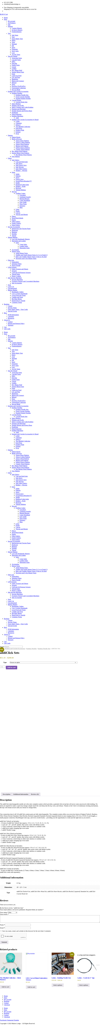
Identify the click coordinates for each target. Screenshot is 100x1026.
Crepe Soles (23, 244)
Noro (13, 84)
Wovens (14, 192)
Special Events (12, 311)
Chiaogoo (19, 123)
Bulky (14, 40)
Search (2, 647)
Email (2, 928)
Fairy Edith (23, 202)
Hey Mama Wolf (17, 70)
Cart (5, 327)
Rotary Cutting (16, 276)
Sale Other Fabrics (21, 169)
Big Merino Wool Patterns (24, 155)
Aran (13, 42)
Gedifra (14, 68)
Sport (13, 47)
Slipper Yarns (16, 251)
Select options (57, 985)
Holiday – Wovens (21, 170)
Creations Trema (17, 302)
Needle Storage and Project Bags (22, 111)
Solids (17, 174)
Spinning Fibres (16, 264)
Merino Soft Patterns (22, 146)
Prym (17, 133)
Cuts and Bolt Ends (22, 162)
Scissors (14, 271)
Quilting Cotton (20, 193)
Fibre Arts (11, 260)
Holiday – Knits (20, 186)
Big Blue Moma (17, 299)
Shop (5, 19)
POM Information (13, 315)
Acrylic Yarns (16, 54)
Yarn (9, 33)
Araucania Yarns (17, 58)
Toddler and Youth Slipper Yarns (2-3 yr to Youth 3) (31, 255)
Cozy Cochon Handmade (19, 293)
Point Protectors (16, 114)
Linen (17, 209)
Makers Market (12, 290)
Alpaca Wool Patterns (22, 144)
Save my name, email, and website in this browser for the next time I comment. (26, 931)
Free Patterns (16, 156)
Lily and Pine (16, 77)
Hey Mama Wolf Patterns (19, 151)
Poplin (18, 211)
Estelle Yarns (16, 65)
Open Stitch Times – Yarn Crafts (18, 309)
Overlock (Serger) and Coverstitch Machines (25, 281)
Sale (9, 24)
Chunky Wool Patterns (23, 149)
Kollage (18, 132)
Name (2, 925)
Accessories (15, 250)
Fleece (14, 216)
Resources (11, 318)
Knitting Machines (17, 116)
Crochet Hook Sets (21, 102)
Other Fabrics (16, 221)
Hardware (15, 230)
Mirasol (14, 83)
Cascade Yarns (16, 60)
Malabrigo (15, 79)
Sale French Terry (21, 165)
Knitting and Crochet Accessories (18, 91)
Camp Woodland (25, 200)
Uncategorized (12, 288)
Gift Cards (7, 329)
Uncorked (23, 195)
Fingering (15, 49)
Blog (5, 313)
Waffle (18, 183)
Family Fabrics (16, 223)
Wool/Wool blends (17, 218)
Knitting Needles (17, 93)
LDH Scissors (12, 267)
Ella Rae (14, 63)
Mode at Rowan (17, 139)
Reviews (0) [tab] (35, 794)
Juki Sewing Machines (15, 278)
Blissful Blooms (24, 199)
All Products (12, 23)
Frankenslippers (16, 32)
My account (11, 21)
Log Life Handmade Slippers (21, 239)
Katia (13, 74)
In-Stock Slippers (17, 30)
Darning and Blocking (18, 109)
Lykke (18, 121)
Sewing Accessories (14, 227)
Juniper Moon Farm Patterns (20, 153)
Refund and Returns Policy (16, 323)
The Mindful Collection (23, 126)
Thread (14, 235)
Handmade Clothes (18, 292)
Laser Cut (11, 286)
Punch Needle (16, 265)
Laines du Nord (16, 75)
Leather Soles (24, 246)
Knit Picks (19, 128)
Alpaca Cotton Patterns (23, 142)
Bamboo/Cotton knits (22, 184)
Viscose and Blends (22, 214)
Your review (4, 914)
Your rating (4, 912)
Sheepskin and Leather (19, 241)
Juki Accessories (17, 283)
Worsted (14, 44)
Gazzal (14, 67)
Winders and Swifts (18, 105)
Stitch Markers (16, 104)
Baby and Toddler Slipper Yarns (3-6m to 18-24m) (31, 257)
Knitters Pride (20, 130)
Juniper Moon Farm (18, 72)
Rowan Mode (16, 90)
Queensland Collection (19, 88)
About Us (7, 320)
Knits (13, 172)
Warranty (10, 325)
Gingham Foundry (25, 197)
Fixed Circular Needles (23, 97)
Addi (17, 118)
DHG (13, 61)
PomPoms (15, 112)
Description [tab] (6, 794)
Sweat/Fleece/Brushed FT (24, 181)
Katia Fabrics (16, 225)
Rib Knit (18, 188)
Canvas (18, 213)
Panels (14, 220)
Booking (6, 304)
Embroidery (15, 262)
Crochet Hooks (16, 100)
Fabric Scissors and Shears (20, 269)
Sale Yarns (15, 35)
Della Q (18, 125)
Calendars (11, 316)
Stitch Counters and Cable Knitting (22, 107)
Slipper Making (12, 237)
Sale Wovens (20, 167)
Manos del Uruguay (18, 81)
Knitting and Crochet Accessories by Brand (25, 119)
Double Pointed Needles (23, 98)
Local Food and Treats (19, 295)
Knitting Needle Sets (22, 95)
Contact (10, 322)
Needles (14, 234)
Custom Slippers (17, 28)
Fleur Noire (23, 204)
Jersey (17, 177)
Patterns (10, 135)
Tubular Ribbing (21, 190)
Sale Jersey (19, 163)
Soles (17, 242)
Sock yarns (15, 51)
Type (5, 662)
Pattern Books (16, 137)
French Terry (20, 179)
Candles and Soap (17, 297)
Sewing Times (12, 308)
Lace (13, 53)
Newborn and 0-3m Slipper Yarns (26, 258)
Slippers (10, 26)
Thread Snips (16, 274)
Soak (9, 285)
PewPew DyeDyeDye (18, 86)
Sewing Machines (17, 279)
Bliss (21, 207)
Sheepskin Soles (25, 248)
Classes (10, 306)
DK (13, 46)
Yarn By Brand (12, 56)
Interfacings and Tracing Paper (21, 228)
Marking (14, 232)
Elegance (22, 206)
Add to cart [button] (5, 987)
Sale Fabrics (15, 160)
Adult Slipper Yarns (22, 253)
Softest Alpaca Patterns (23, 148)
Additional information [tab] (20, 794)
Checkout (7, 1005)
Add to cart (11, 667)
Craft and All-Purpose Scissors (21, 272)
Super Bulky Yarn (17, 39)
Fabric (10, 158)
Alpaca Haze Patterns (22, 141)
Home (6, 17)
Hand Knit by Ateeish (18, 301)
